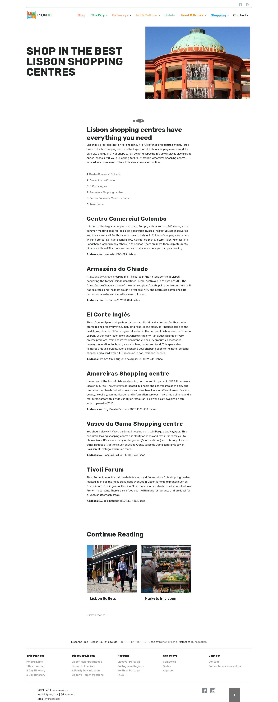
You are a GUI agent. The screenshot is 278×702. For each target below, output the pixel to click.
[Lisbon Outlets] (112, 569)
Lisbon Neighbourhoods (87, 661)
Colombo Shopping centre (167, 235)
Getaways (120, 15)
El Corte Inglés (98, 186)
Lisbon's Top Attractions (88, 674)
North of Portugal (128, 670)
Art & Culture (146, 15)
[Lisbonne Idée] (39, 15)
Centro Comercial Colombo (105, 174)
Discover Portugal (128, 661)
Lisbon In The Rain (83, 666)
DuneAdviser (167, 641)
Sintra (167, 666)
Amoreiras (118, 385)
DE (138, 641)
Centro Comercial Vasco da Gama (109, 198)
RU (144, 641)
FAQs (120, 674)
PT (127, 641)
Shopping (218, 15)
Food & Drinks (192, 15)
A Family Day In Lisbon (86, 670)
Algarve (168, 670)
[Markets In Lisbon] (166, 569)
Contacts (240, 15)
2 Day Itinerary (35, 670)
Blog (81, 15)
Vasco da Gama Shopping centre (131, 431)
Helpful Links (34, 661)
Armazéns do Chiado (102, 180)
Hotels (169, 15)
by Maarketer (52, 698)
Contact (213, 661)
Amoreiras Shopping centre (106, 192)
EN (132, 641)
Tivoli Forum (97, 204)
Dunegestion (199, 641)
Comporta (169, 661)
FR (121, 641)
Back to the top (96, 615)
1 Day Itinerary (35, 666)
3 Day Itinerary (35, 674)
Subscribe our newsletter (224, 666)
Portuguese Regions (130, 666)
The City (98, 15)
